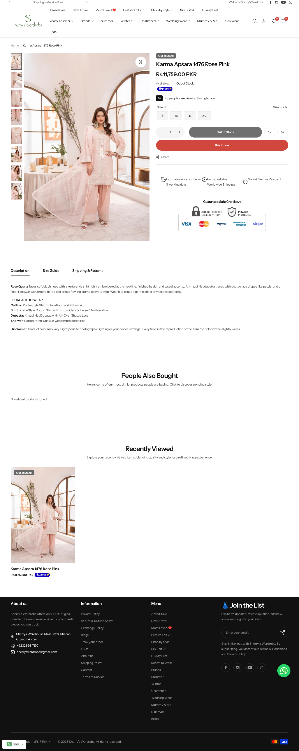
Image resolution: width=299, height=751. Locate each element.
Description (20, 270)
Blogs (85, 635)
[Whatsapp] (290, 2)
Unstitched (158, 691)
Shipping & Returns (87, 270)
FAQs (84, 649)
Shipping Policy (91, 663)
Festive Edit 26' (161, 635)
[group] (87, 147)
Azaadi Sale (159, 614)
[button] (9, 2)
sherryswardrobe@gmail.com (37, 652)
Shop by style (160, 642)
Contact (86, 670)
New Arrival (159, 621)
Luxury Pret (159, 656)
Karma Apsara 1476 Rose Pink (35, 569)
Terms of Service (92, 677)
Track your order (92, 642)
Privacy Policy (90, 614)
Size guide (51, 270)
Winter (156, 684)
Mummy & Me (161, 705)
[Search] (254, 21)
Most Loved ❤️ (161, 628)
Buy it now (222, 145)
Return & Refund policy (97, 621)
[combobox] (14, 744)
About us (87, 656)
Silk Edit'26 (158, 649)
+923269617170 (27, 646)
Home (15, 45)
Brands (156, 670)
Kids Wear (158, 712)
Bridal (155, 719)
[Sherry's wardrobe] (27, 21)
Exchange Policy (92, 628)
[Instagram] (276, 2)
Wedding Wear (161, 698)
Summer (157, 677)
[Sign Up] (282, 632)
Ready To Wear (161, 663)
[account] (264, 21)
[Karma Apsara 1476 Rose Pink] (43, 515)
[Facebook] (270, 2)
